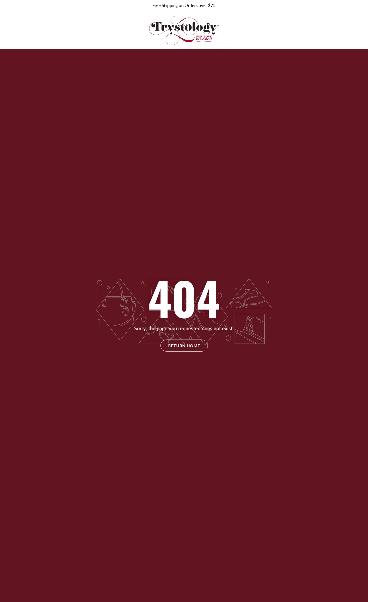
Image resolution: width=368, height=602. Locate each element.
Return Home (184, 345)
